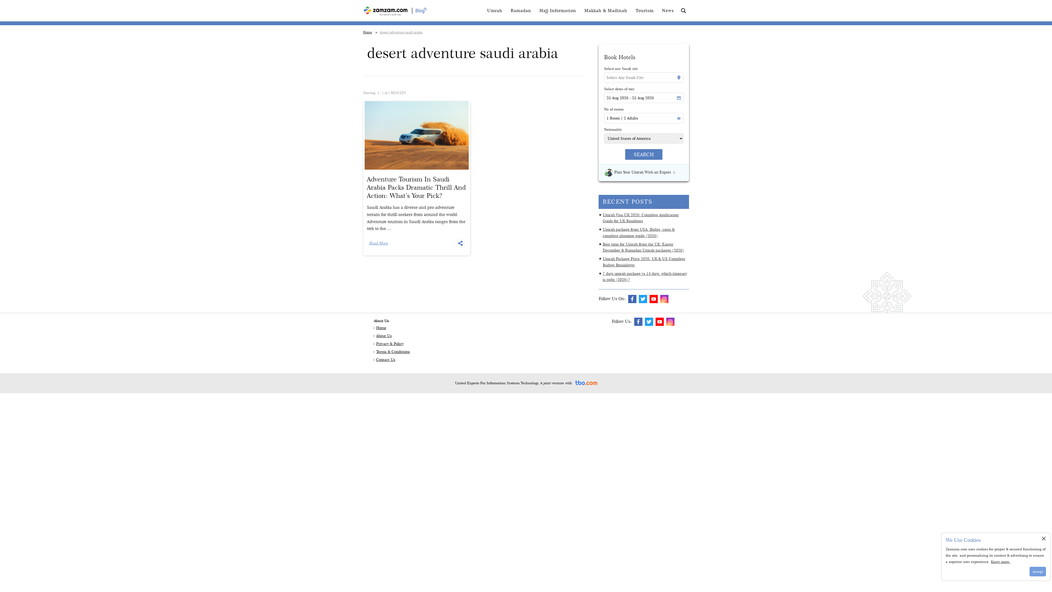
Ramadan (521, 10)
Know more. (1000, 561)
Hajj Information (557, 10)
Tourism (645, 10)
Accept (1038, 571)
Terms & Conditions (393, 351)
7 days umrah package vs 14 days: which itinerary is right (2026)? (645, 276)
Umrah (494, 10)
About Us (384, 336)
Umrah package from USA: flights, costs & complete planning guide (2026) (639, 232)
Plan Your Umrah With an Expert (642, 172)
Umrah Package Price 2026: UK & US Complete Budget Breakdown (644, 261)
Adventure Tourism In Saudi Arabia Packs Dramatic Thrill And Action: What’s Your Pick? (416, 187)
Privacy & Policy (390, 343)
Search (644, 154)
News (668, 10)
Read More (378, 243)
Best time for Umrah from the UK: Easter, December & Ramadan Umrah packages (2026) (643, 247)
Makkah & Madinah (605, 10)
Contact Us (385, 359)
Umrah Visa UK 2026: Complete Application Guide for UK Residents (641, 217)
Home (381, 328)
